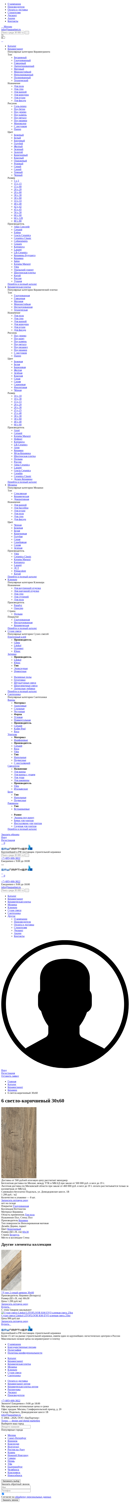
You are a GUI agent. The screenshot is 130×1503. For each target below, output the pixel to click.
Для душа (19, 777)
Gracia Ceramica (22, 235)
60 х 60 (18, 215)
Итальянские (21, 789)
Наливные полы (23, 677)
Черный (18, 175)
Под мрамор (20, 120)
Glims (17, 642)
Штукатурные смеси (25, 682)
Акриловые (20, 705)
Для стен (18, 89)
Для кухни (19, 97)
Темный (18, 172)
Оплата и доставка (18, 9)
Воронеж (12, 1441)
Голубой (18, 143)
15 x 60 (18, 186)
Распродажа (14, 1389)
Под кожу (19, 338)
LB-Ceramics (20, 252)
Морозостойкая (22, 304)
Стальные (19, 708)
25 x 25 (18, 410)
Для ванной (20, 92)
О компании (14, 4)
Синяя (17, 381)
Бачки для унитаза (24, 820)
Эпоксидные (21, 668)
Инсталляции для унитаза (28, 823)
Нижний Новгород (18, 1455)
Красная (18, 375)
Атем (17, 447)
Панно (17, 129)
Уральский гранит (24, 269)
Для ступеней (21, 596)
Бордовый (19, 140)
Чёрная (18, 390)
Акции (11, 18)
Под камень (20, 114)
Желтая (18, 370)
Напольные (20, 757)
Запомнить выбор (11, 1481)
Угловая (18, 717)
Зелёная (18, 373)
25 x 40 (18, 413)
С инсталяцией (22, 763)
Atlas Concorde (22, 226)
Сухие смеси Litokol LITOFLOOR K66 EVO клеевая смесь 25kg (35, 1315)
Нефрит (18, 439)
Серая (17, 378)
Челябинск (13, 1469)
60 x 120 (18, 218)
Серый (17, 166)
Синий (17, 169)
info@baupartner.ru (11, 29)
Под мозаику (21, 347)
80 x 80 (18, 221)
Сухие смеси (14, 631)
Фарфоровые (21, 740)
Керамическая (21, 496)
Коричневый (21, 155)
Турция (18, 281)
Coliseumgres (21, 241)
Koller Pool (20, 728)
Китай (17, 275)
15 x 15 (18, 183)
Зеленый (18, 149)
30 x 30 (18, 416)
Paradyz (18, 605)
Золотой (18, 152)
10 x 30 (18, 398)
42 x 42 (18, 206)
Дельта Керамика (23, 479)
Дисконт (12, 15)
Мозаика (12, 484)
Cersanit (18, 229)
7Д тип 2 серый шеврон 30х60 (17, 1292)
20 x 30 (18, 407)
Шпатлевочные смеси (26, 685)
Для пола (19, 86)
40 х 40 (18, 203)
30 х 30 (18, 195)
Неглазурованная (23, 307)
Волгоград (13, 1446)
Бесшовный (20, 57)
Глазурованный (22, 60)
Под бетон (19, 109)
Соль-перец (20, 106)
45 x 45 (18, 209)
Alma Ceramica (22, 464)
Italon (17, 261)
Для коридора (21, 94)
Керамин (18, 258)
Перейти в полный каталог (22, 284)
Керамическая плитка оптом (23, 1386)
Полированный (22, 77)
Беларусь (14, 1234)
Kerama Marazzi (22, 264)
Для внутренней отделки (27, 588)
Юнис (17, 651)
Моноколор (20, 123)
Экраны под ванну (24, 817)
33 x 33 (18, 201)
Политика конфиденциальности (25, 1352)
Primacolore (20, 571)
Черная (18, 525)
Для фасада (20, 100)
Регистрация (8, 840)
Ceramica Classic (22, 238)
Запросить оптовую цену (14, 1200)
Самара (12, 1458)
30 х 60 (18, 419)
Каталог (12, 46)
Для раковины (21, 780)
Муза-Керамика (22, 453)
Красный (19, 157)
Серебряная (20, 542)
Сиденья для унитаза (25, 826)
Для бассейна (21, 507)
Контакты (13, 21)
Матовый (19, 69)
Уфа (10, 1464)
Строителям (14, 12)
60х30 (25, 1232)
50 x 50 (18, 212)
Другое (11, 916)
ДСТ (16, 568)
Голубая (18, 536)
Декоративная (21, 499)
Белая (17, 364)
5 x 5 (16, 180)
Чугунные (19, 711)
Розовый (18, 163)
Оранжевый (20, 160)
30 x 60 (18, 198)
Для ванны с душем (24, 774)
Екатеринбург (15, 1466)
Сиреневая (20, 384)
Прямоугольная (22, 720)
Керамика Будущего (25, 255)
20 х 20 (18, 189)
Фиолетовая (20, 387)
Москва (12, 1435)
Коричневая (20, 533)
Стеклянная (20, 493)
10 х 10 (18, 396)
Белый (17, 137)
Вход (4, 837)
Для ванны (20, 771)
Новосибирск (15, 1475)
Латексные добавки (24, 688)
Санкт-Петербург (17, 1438)
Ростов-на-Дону (16, 1449)
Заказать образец (10, 834)
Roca (16, 731)
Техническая (21, 310)
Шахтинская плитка (25, 272)
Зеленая (18, 548)
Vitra (16, 266)
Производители (16, 6)
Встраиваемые (22, 809)
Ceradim (18, 473)
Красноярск (14, 1472)
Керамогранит (15, 48)
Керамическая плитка (19, 287)
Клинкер (12, 579)
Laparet (18, 249)
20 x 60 (18, 192)
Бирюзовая (20, 367)
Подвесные (20, 760)
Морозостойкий (22, 71)
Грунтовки (20, 680)
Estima (17, 232)
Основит (18, 648)
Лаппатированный (24, 66)
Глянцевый (20, 63)
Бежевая (18, 361)
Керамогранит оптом (19, 1383)
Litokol (17, 645)
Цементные (20, 671)
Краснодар (13, 1443)
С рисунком (20, 126)
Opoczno (18, 608)
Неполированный (23, 74)
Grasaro (18, 244)
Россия (17, 278)
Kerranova (19, 246)
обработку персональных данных (33, 1497)
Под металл (20, 117)
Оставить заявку (10, 1076)
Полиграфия (14, 1350)
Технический (21, 80)
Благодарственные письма (22, 1347)
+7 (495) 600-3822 (10, 858)
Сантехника (14, 694)
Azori (17, 430)
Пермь (11, 1461)
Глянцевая (19, 298)
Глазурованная (22, 295)
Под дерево (20, 112)
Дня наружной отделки (26, 591)
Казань (11, 1452)
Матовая (18, 301)
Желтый (18, 146)
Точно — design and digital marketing (20, 1420)
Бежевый (19, 135)
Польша (18, 459)
